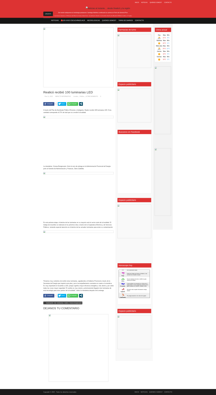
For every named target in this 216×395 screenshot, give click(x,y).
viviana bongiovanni (75, 303)
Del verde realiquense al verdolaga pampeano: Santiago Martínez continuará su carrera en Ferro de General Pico (93, 12)
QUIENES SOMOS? (156, 2)
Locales (75, 96)
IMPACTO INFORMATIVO (63, 96)
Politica (82, 96)
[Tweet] (62, 104)
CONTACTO (168, 2)
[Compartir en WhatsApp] (72, 104)
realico (66, 303)
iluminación (49, 303)
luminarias (60, 303)
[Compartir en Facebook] (48, 104)
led (55, 303)
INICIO (137, 2)
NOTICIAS (144, 2)
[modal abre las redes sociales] (81, 104)
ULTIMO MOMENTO (92, 96)
